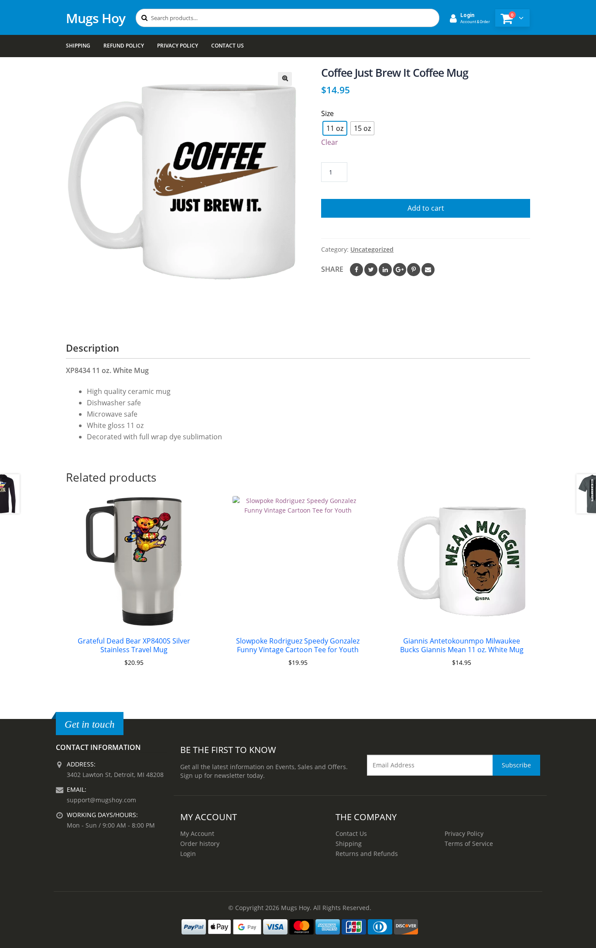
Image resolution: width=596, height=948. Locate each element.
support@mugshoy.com (101, 800)
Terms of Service (469, 843)
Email (428, 269)
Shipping (78, 45)
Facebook (356, 269)
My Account (197, 833)
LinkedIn (385, 269)
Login (188, 853)
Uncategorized (372, 249)
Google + (399, 269)
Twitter (370, 269)
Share (332, 269)
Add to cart (426, 208)
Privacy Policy (177, 45)
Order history (199, 843)
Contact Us (227, 45)
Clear (329, 142)
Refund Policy (123, 45)
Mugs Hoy (95, 18)
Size (327, 113)
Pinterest (413, 269)
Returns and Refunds (367, 853)
